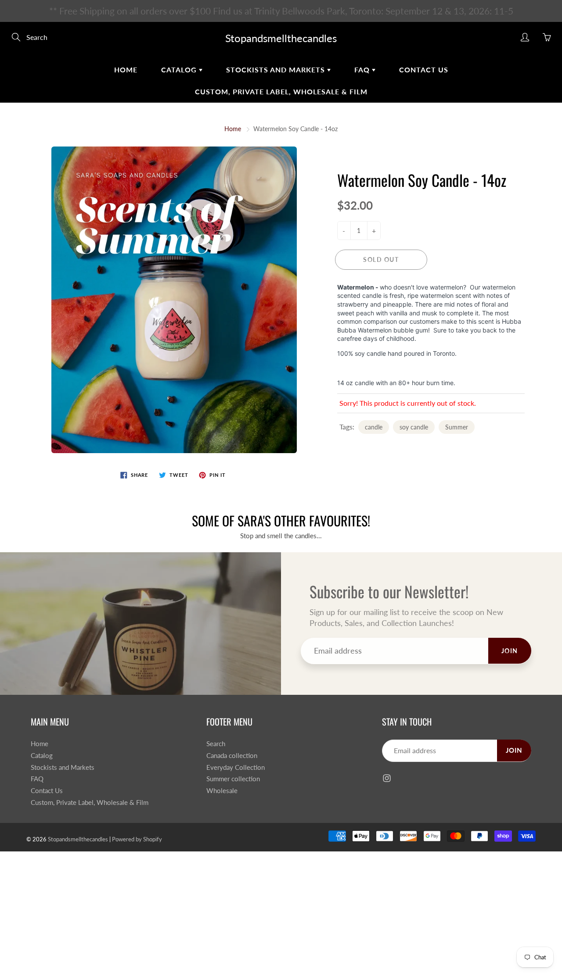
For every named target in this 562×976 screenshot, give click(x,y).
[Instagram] (365, 189)
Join (430, 160)
